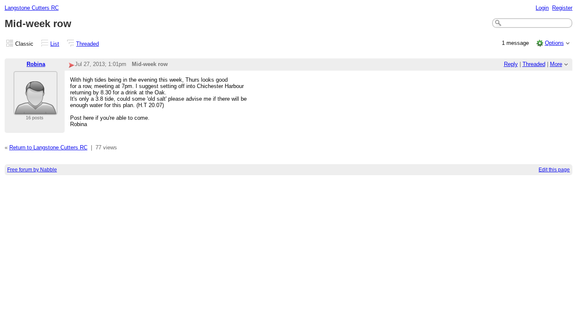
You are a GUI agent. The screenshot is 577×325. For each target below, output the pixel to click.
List (54, 44)
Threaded (87, 44)
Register (562, 8)
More (556, 64)
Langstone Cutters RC (32, 8)
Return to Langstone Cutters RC (48, 147)
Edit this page (554, 170)
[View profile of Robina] (35, 110)
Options (554, 43)
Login (542, 8)
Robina (36, 64)
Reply (511, 64)
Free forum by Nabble (32, 170)
